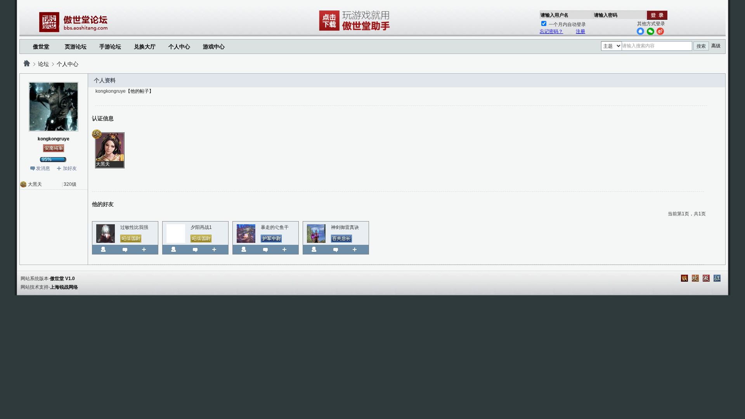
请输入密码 (605, 15)
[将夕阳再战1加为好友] (217, 249)
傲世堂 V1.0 (62, 278)
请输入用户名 (554, 15)
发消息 (43, 168)
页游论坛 (76, 46)
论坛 (43, 64)
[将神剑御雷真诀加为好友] (357, 249)
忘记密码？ (551, 31)
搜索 (701, 46)
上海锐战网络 (64, 287)
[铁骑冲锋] (684, 278)
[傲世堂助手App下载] (356, 30)
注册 (580, 31)
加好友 (70, 168)
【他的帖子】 (140, 91)
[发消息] (124, 249)
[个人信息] (103, 249)
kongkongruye (53, 139)
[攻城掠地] (695, 278)
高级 (716, 45)
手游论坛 (110, 46)
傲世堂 (41, 46)
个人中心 (67, 64)
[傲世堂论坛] (26, 64)
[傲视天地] (706, 278)
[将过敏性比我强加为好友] (146, 249)
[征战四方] (717, 278)
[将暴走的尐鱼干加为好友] (287, 249)
